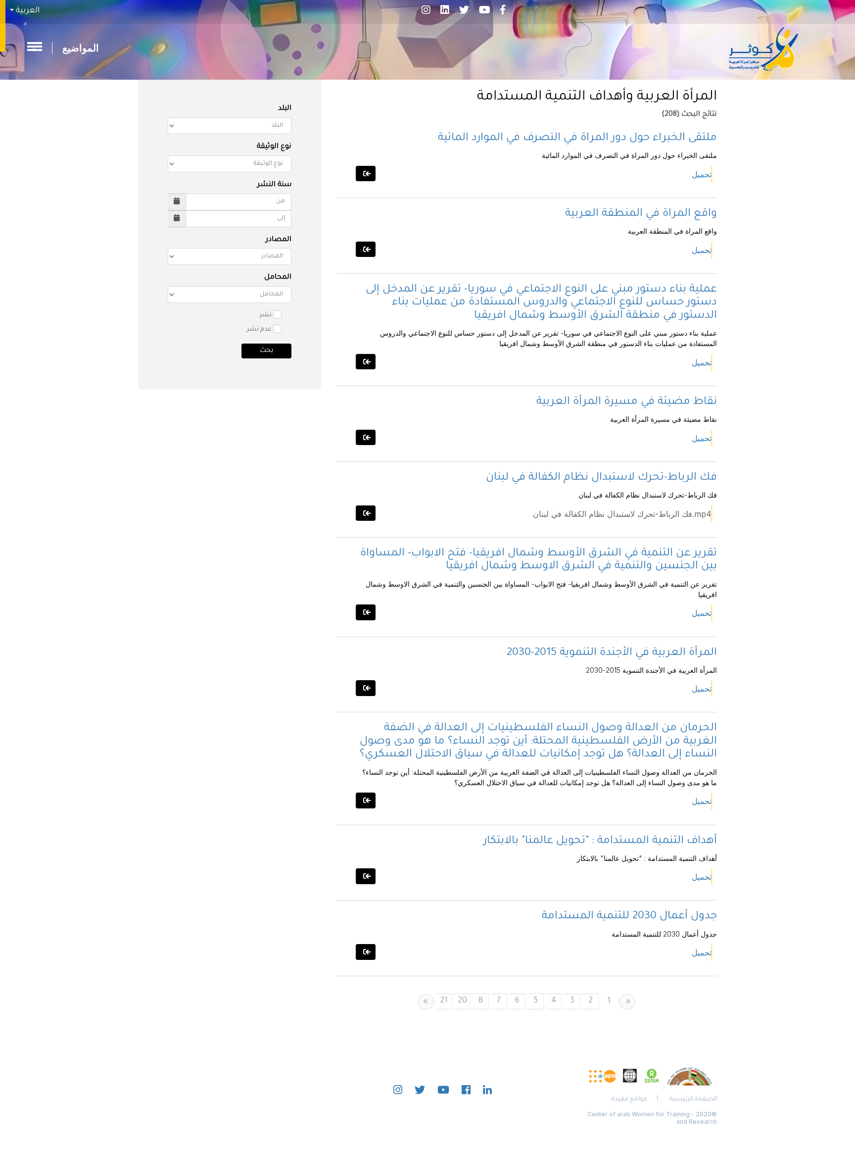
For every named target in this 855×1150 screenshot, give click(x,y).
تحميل (702, 174)
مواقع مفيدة (629, 1099)
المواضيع (80, 48)
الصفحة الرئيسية (693, 1099)
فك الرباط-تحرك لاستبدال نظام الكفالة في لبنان (601, 478)
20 (462, 1001)
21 (444, 1001)
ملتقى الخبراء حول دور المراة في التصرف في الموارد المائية (577, 139)
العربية (27, 10)
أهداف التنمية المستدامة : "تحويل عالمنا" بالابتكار (600, 842)
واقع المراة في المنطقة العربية (641, 214)
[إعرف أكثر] (366, 173)
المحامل (277, 278)
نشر (266, 315)
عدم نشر (259, 329)
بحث (266, 350)
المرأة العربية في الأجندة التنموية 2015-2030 (612, 653)
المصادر (278, 240)
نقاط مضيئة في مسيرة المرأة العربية (626, 402)
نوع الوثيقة (274, 147)
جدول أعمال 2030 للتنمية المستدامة (629, 917)
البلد (284, 109)
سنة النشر (274, 185)
